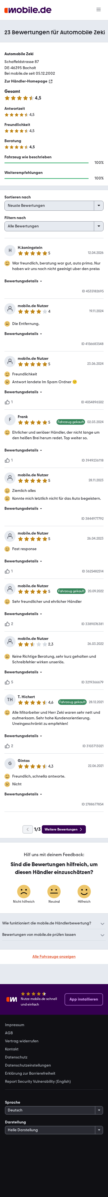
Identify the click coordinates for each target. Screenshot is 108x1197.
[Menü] (99, 10)
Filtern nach (15, 217)
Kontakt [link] (12, 1049)
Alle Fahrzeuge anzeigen (54, 956)
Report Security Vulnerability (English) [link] (38, 1081)
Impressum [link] (14, 1025)
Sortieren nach (17, 197)
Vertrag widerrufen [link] (21, 1041)
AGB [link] (9, 1033)
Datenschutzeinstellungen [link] (28, 1065)
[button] (54, 281)
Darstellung (15, 1122)
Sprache (12, 1102)
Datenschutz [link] (16, 1057)
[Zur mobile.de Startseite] (28, 10)
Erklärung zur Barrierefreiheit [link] (30, 1073)
